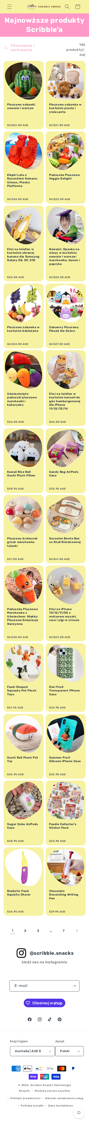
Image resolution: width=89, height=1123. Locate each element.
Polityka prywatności (25, 1098)
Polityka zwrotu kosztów (52, 1090)
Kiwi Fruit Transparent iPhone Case (64, 690)
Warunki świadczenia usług (64, 1098)
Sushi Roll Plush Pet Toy (22, 759)
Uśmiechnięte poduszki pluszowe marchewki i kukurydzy (22, 399)
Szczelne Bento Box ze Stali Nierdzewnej (65, 540)
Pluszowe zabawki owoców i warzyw (21, 106)
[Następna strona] (76, 930)
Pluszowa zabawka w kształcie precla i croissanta (65, 108)
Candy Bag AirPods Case (64, 473)
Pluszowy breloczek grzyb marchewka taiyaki (22, 542)
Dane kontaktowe (60, 1105)
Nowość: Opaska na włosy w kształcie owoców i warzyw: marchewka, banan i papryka (64, 257)
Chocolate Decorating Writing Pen (64, 894)
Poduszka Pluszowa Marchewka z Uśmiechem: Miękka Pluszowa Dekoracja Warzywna (22, 616)
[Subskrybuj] (74, 985)
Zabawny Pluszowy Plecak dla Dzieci (64, 328)
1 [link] (13, 930)
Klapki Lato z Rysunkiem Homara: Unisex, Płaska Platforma (22, 180)
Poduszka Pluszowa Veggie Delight (64, 176)
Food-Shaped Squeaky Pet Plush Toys (21, 690)
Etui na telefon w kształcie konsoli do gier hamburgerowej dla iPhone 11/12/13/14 (64, 401)
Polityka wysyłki (32, 1105)
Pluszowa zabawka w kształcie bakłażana (23, 328)
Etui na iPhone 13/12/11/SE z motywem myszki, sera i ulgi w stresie (64, 614)
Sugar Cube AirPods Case (22, 826)
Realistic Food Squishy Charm (19, 892)
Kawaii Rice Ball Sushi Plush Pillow (21, 473)
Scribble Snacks (41, 1085)
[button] (9, 6)
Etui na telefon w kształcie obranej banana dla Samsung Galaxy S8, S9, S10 (23, 255)
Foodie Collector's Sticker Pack (63, 826)
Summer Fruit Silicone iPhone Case (65, 759)
